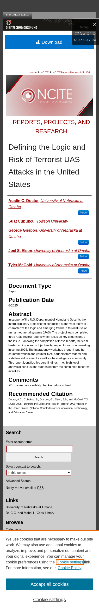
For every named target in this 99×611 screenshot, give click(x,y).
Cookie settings (70, 562)
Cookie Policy (69, 568)
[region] (49, 570)
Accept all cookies (50, 584)
